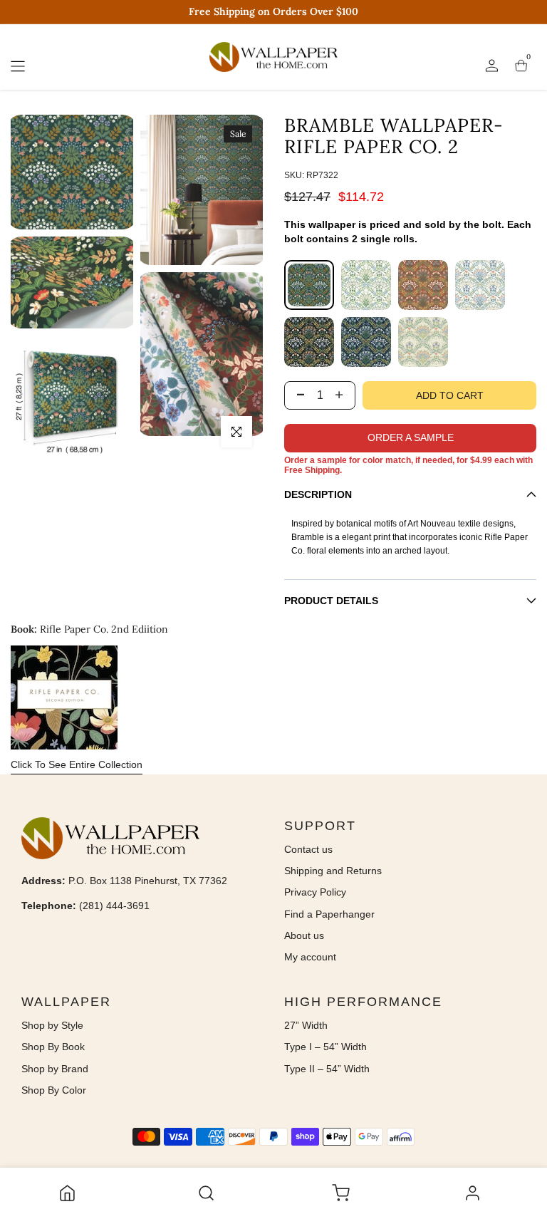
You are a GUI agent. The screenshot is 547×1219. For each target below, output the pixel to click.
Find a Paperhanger (329, 914)
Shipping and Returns (333, 870)
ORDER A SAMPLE (411, 437)
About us (304, 935)
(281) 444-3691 (114, 905)
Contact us (308, 849)
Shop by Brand (54, 1068)
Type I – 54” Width (325, 1046)
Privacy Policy (315, 892)
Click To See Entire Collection (76, 764)
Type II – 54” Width (327, 1068)
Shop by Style (52, 1025)
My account (310, 957)
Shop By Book (53, 1046)
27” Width (306, 1025)
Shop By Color (53, 1090)
